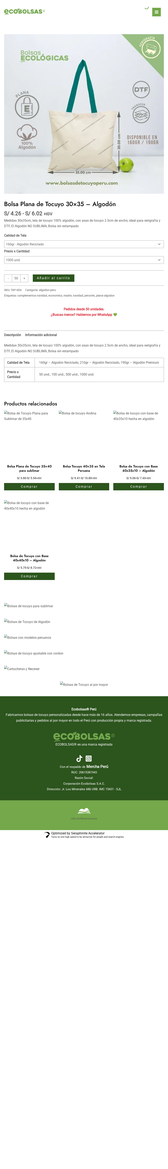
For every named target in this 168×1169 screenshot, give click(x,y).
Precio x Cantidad (17, 251)
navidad (78, 295)
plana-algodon (105, 295)
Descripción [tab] (12, 335)
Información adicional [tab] (41, 335)
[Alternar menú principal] (156, 12)
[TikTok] (79, 758)
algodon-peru (47, 290)
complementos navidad (32, 295)
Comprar (29, 487)
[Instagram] (88, 758)
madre (68, 295)
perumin (89, 295)
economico (55, 295)
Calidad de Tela (15, 235)
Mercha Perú (97, 766)
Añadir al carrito (53, 278)
